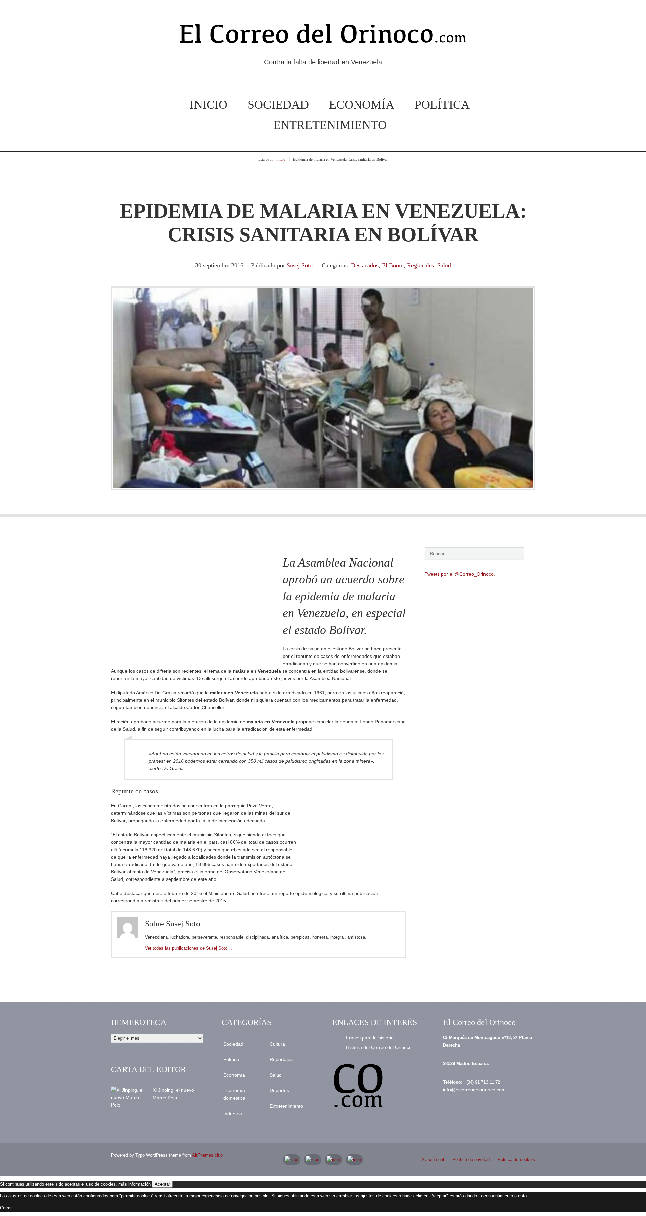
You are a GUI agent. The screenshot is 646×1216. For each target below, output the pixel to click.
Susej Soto (300, 265)
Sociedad (278, 104)
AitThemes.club (207, 1155)
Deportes (279, 1090)
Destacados (365, 265)
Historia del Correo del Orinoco (379, 1047)
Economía (361, 104)
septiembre (217, 265)
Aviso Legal (432, 1159)
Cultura (277, 1044)
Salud (444, 265)
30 (199, 265)
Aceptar (162, 1184)
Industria (232, 1113)
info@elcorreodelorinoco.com (474, 1089)
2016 (237, 265)
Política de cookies (516, 1159)
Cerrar (6, 1207)
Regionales (420, 265)
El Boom (393, 265)
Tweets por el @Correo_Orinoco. (460, 574)
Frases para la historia (370, 1038)
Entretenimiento (330, 125)
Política (442, 104)
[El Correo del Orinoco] (323, 36)
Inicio (208, 104)
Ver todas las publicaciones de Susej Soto (189, 948)
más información (134, 1184)
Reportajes (281, 1059)
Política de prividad (471, 1159)
